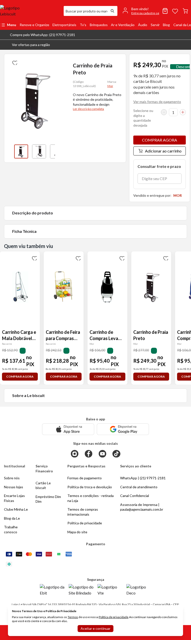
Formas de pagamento (84, 478)
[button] (27, 45)
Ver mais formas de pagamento (157, 101)
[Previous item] (9, 151)
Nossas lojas (13, 487)
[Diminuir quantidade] (164, 112)
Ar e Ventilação (123, 25)
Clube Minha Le (16, 509)
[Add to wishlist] (14, 62)
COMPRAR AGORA (159, 140)
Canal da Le (182, 25)
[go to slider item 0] (21, 151)
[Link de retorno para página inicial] (30, 11)
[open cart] (185, 11)
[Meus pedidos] (165, 11)
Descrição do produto (32, 212)
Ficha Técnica (24, 231)
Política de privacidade (113, 617)
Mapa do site (77, 532)
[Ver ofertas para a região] (185, 45)
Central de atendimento (138, 487)
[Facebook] (89, 454)
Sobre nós (12, 478)
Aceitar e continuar (95, 628)
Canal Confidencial (134, 495)
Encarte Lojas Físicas (14, 498)
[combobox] (85, 11)
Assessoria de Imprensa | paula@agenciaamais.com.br (141, 507)
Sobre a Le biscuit (28, 395)
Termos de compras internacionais (82, 511)
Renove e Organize (34, 25)
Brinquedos (99, 25)
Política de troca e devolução (89, 487)
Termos (73, 617)
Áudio (142, 25)
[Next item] (60, 151)
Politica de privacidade (84, 523)
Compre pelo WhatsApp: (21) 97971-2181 (42, 35)
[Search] (112, 11)
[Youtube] (102, 454)
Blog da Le (12, 518)
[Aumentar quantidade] (183, 112)
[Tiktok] (116, 454)
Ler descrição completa (88, 109)
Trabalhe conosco (11, 529)
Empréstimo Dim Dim (48, 499)
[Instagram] (75, 454)
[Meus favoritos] (175, 11)
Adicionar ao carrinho (163, 150)
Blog (166, 25)
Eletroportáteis (64, 25)
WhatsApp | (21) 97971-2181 (143, 478)
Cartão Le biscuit (43, 485)
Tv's (83, 25)
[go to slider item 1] (39, 151)
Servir (155, 25)
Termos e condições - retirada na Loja (90, 498)
